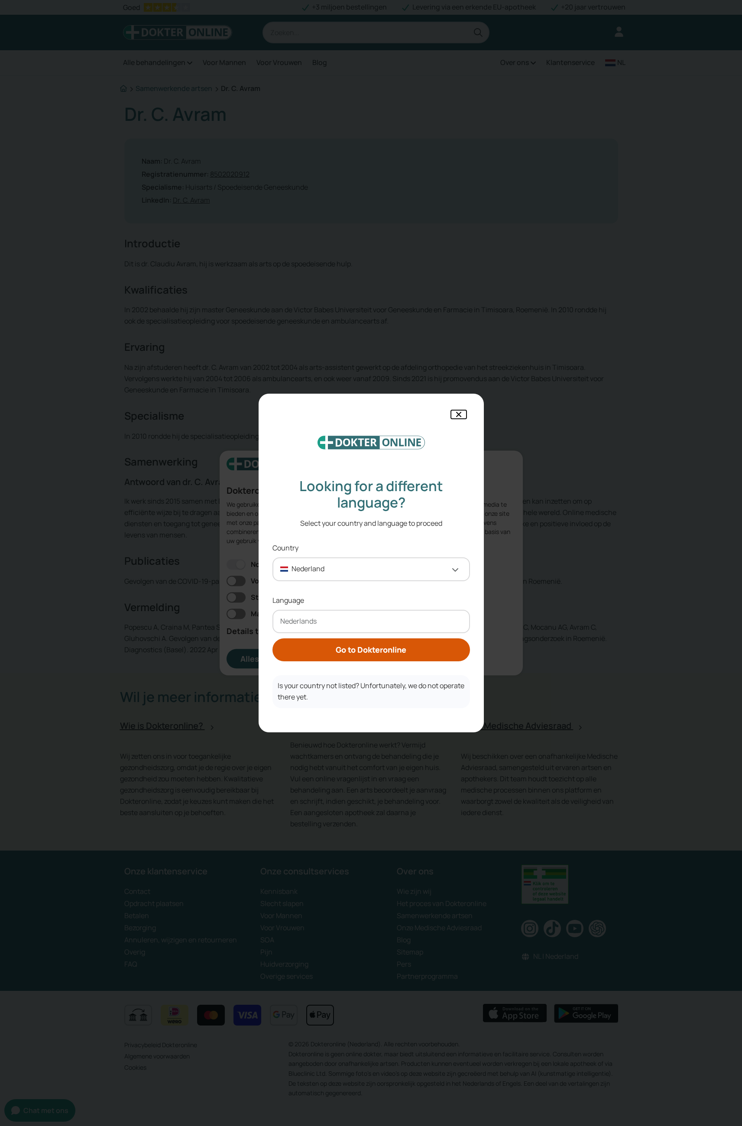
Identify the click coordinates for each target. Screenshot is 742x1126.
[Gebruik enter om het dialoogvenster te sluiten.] (459, 414)
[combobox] (371, 569)
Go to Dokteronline (371, 649)
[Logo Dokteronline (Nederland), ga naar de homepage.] (371, 442)
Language (288, 600)
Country (285, 548)
